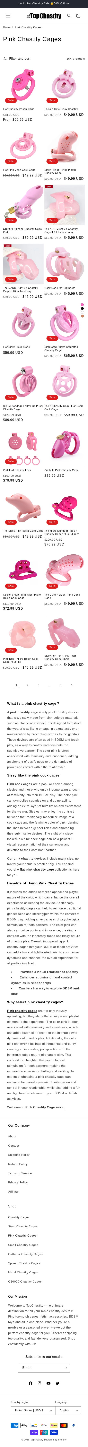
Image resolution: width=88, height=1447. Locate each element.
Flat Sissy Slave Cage (16, 347)
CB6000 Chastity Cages (25, 1281)
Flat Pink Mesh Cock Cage (19, 170)
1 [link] (16, 685)
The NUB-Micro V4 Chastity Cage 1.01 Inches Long (61, 231)
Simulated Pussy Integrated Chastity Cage (61, 349)
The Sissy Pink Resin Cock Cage (23, 530)
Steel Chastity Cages (23, 1226)
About (12, 1136)
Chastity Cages (18, 1217)
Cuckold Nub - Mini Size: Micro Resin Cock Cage (22, 596)
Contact (13, 1145)
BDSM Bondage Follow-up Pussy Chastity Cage (23, 408)
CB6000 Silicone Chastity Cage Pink (22, 231)
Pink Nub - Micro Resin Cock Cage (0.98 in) (20, 660)
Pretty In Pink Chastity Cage (61, 470)
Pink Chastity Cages (22, 1235)
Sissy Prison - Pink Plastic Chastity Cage (60, 172)
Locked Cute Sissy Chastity (61, 109)
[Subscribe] (65, 1368)
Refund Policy (18, 1164)
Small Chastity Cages (23, 1245)
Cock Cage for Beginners (59, 288)
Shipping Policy (19, 1154)
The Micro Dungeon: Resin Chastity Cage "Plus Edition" (61, 532)
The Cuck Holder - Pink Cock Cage (62, 596)
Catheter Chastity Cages (25, 1254)
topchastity (37, 1439)
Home (6, 27)
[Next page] (71, 685)
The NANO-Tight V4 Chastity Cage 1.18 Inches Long (20, 290)
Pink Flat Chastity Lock (17, 470)
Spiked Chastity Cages (24, 1263)
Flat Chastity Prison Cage (18, 109)
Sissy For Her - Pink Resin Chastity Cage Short (60, 657)
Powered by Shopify (55, 1439)
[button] (8, 15)
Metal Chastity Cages (23, 1272)
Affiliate (13, 1191)
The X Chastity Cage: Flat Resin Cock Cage (64, 408)
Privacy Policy (18, 1182)
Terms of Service (20, 1173)
